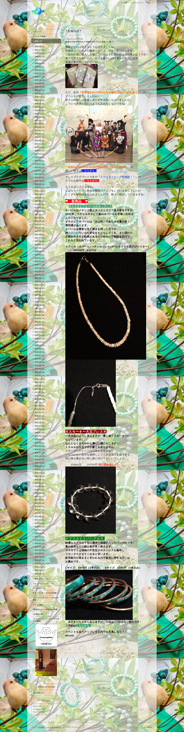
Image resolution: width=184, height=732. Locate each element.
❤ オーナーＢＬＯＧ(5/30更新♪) (45, 593)
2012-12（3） (40, 570)
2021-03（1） (40, 251)
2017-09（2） (40, 389)
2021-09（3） (40, 231)
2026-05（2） (40, 56)
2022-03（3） (40, 214)
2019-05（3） (40, 321)
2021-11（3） (40, 224)
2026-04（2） (40, 60)
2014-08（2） (40, 506)
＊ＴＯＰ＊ (37, 32)
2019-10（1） (40, 305)
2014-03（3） (40, 523)
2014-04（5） (40, 519)
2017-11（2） (40, 382)
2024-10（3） (40, 120)
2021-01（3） (40, 258)
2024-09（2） (40, 123)
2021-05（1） (40, 244)
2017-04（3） (40, 402)
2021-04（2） (40, 248)
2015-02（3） (40, 486)
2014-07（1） (40, 509)
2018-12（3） (40, 338)
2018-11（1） (40, 342)
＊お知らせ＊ (38, 41)
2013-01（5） (40, 566)
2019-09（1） (40, 308)
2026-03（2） (40, 63)
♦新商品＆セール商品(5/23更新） (46, 609)
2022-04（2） (40, 211)
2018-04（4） (40, 365)
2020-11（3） (40, 264)
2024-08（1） (40, 127)
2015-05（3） (40, 476)
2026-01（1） (40, 70)
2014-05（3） (40, 516)
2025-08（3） (40, 86)
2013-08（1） (40, 546)
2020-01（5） (40, 295)
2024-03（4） (40, 137)
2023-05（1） (40, 170)
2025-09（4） (40, 83)
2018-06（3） (40, 358)
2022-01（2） (40, 217)
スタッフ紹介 (38, 605)
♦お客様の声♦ (38, 614)
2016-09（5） (40, 425)
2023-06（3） (40, 167)
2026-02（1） (40, 66)
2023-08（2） (40, 160)
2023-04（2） (40, 174)
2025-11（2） (40, 76)
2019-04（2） (40, 325)
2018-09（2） (40, 348)
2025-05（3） (40, 96)
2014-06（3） (40, 513)
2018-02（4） (40, 372)
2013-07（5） (40, 550)
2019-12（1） (40, 298)
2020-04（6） (40, 284)
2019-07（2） (40, 315)
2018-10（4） (40, 345)
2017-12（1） (40, 378)
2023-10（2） (40, 154)
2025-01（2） (40, 110)
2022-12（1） (40, 187)
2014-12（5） (40, 493)
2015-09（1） (40, 466)
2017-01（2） (40, 412)
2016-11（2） (40, 419)
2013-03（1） (40, 560)
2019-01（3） (40, 335)
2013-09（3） (40, 543)
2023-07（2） (40, 164)
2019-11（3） (40, 301)
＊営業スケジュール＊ (41, 579)
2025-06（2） (40, 93)
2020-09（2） (40, 271)
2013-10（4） (40, 540)
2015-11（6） (40, 459)
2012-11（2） (40, 573)
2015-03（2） (40, 483)
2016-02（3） (40, 449)
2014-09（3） (40, 503)
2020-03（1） (40, 288)
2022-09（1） (40, 197)
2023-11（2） (40, 150)
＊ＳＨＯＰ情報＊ (40, 36)
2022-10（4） (40, 194)
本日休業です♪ (39, 693)
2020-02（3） (40, 291)
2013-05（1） (40, 553)
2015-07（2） (40, 469)
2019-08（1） (40, 311)
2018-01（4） (40, 375)
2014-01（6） (40, 530)
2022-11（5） (40, 190)
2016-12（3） (40, 415)
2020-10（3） (40, 268)
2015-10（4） (40, 462)
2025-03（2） (40, 103)
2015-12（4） (40, 456)
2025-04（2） (40, 100)
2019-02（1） (40, 331)
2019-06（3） (40, 318)
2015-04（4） (40, 479)
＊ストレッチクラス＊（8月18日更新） (46, 599)
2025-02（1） (40, 107)
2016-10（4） (40, 422)
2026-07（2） (40, 49)
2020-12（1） (40, 261)
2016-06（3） (40, 436)
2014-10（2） (40, 499)
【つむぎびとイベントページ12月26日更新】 (46, 620)
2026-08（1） (40, 46)
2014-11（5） (40, 496)
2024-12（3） (40, 113)
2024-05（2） (40, 133)
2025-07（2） (40, 90)
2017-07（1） (40, 392)
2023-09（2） (40, 157)
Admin (150, 727)
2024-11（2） (40, 117)
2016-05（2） (40, 439)
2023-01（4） (40, 184)
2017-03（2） (40, 405)
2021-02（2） (40, 254)
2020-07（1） (40, 274)
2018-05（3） (40, 362)
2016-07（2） (40, 432)
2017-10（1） (40, 385)
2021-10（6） (40, 227)
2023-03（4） (40, 177)
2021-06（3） (40, 241)
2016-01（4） (40, 452)
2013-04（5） (40, 556)
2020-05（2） (40, 281)
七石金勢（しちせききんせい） (50, 727)
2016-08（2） (40, 429)
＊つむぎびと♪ (38, 588)
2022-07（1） (40, 204)
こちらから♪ (88, 170)
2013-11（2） (40, 536)
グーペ (143, 727)
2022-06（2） (40, 207)
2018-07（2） (40, 355)
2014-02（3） (40, 526)
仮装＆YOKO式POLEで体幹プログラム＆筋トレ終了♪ (89, 42)
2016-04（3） (40, 442)
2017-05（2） (40, 399)
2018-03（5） (40, 368)
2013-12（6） (40, 533)
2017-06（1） (40, 395)
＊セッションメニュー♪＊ (43, 584)
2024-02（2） (40, 140)
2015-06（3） (40, 472)
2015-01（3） (40, 489)
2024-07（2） (40, 130)
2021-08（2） (40, 234)
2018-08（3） (40, 352)
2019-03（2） (40, 328)
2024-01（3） (40, 143)
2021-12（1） (40, 221)
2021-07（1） (40, 237)
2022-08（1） (40, 201)
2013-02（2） (40, 563)
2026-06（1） (40, 53)
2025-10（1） (40, 80)
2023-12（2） (40, 147)
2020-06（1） (40, 278)
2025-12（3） (40, 73)
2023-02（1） (40, 180)
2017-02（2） (40, 409)
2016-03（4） (40, 446)
